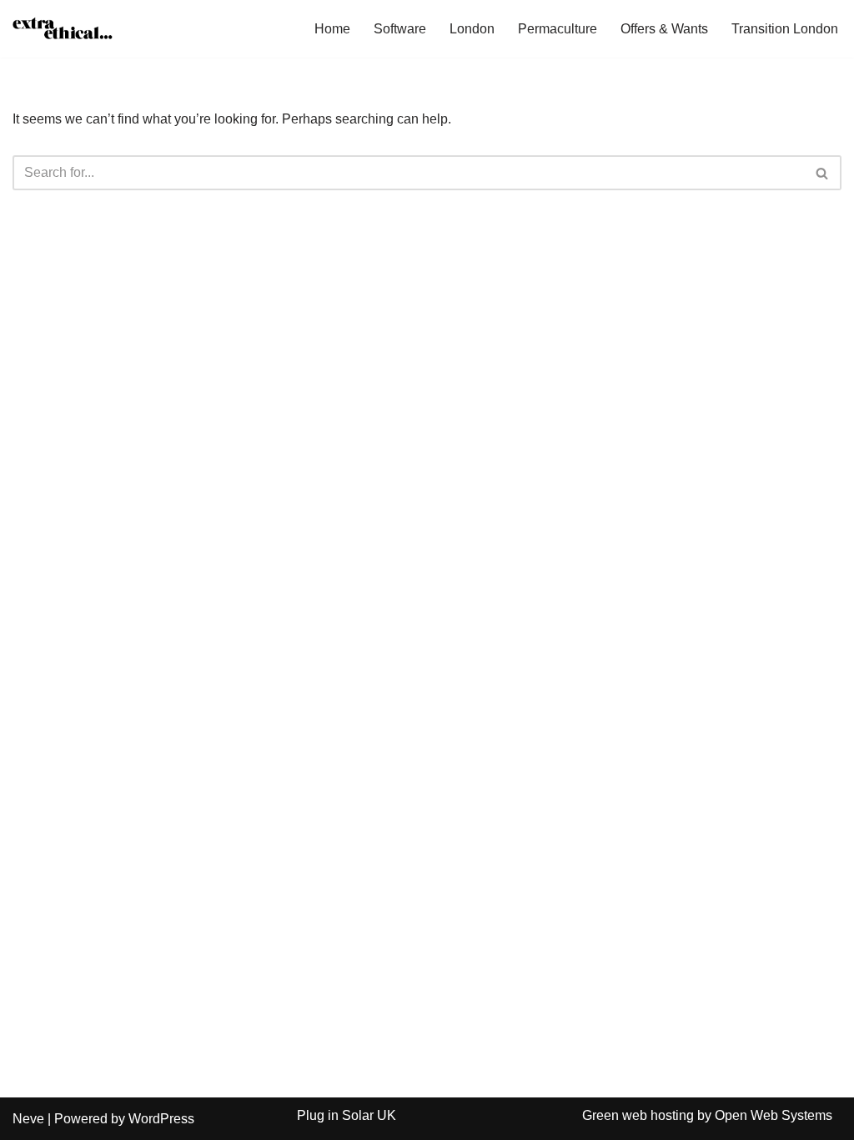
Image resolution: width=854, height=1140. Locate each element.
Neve (28, 1119)
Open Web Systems (773, 1115)
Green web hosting (638, 1115)
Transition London (784, 29)
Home (332, 29)
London (472, 29)
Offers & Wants (664, 29)
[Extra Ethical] (63, 29)
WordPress (161, 1119)
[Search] (822, 172)
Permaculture (557, 29)
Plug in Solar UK (346, 1115)
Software (400, 29)
